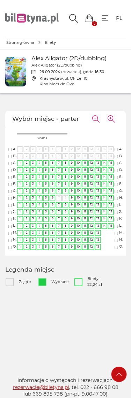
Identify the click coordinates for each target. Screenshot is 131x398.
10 (78, 163)
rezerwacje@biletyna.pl (41, 387)
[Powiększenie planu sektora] (111, 119)
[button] (89, 18)
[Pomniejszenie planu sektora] (95, 119)
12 (91, 163)
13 (98, 163)
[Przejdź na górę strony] (119, 374)
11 (85, 163)
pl (119, 18)
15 (111, 163)
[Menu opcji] (105, 18)
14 (104, 163)
